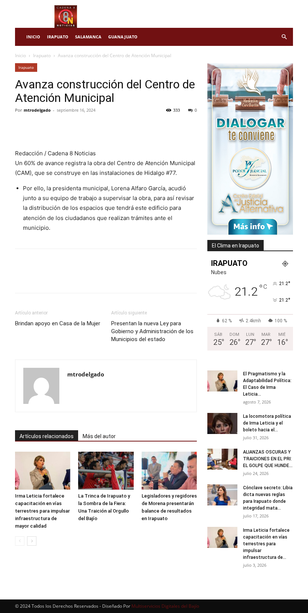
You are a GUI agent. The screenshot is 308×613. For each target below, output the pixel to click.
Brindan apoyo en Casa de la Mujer (57, 323)
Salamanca (88, 36)
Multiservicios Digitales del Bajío (165, 606)
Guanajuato (122, 36)
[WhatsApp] (74, 127)
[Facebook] (22, 127)
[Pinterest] (57, 127)
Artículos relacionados (47, 436)
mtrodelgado (37, 110)
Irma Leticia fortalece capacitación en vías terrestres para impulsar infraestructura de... (266, 544)
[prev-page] (19, 541)
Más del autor (99, 436)
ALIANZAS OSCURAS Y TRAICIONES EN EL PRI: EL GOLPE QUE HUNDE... (268, 458)
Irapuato (57, 36)
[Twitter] (39, 127)
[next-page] (31, 541)
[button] (284, 37)
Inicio (33, 36)
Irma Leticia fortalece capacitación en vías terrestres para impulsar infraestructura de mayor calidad (42, 511)
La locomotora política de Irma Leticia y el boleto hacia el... (267, 423)
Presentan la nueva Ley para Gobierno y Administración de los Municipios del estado (152, 331)
